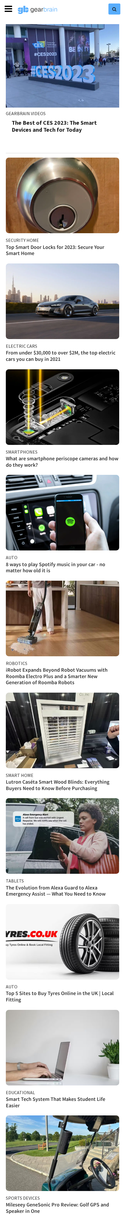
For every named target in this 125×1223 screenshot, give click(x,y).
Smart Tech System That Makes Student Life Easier (55, 1102)
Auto (11, 557)
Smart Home (19, 775)
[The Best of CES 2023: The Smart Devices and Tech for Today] (62, 66)
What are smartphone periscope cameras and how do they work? (62, 461)
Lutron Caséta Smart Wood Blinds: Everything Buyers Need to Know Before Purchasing (57, 784)
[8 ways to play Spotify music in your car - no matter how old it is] (62, 512)
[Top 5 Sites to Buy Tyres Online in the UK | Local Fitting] (62, 942)
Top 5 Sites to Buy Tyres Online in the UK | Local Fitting (60, 996)
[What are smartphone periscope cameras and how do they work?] (62, 407)
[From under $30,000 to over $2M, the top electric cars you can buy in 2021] (62, 301)
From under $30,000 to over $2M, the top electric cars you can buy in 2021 (60, 355)
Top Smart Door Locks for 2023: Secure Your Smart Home (55, 250)
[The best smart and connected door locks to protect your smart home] (62, 195)
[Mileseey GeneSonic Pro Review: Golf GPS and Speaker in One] (62, 1153)
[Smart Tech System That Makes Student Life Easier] (62, 1047)
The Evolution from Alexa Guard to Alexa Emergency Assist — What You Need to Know (56, 890)
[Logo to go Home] (37, 9)
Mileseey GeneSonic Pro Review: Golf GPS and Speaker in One (57, 1207)
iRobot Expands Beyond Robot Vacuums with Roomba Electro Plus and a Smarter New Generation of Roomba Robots (57, 676)
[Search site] (114, 9)
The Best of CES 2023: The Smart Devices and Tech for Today (54, 126)
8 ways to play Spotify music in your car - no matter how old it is (55, 567)
